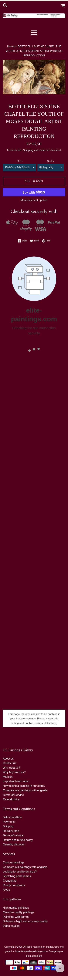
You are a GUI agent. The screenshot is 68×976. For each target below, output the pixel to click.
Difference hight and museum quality (25, 921)
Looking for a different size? (20, 871)
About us (8, 758)
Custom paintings (13, 862)
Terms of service (13, 835)
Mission (7, 776)
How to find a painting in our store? (24, 785)
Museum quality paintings (18, 912)
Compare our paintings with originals (25, 790)
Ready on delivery (14, 885)
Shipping (28, 150)
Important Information (16, 781)
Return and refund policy (18, 839)
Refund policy (11, 799)
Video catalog (11, 925)
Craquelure (9, 880)
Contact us (9, 763)
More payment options (34, 200)
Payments (9, 821)
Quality (50, 161)
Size (19, 161)
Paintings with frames (16, 916)
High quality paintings (16, 907)
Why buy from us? (14, 772)
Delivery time (11, 830)
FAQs (6, 889)
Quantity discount (13, 844)
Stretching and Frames (17, 876)
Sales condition (12, 817)
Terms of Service (13, 794)
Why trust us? (11, 767)
